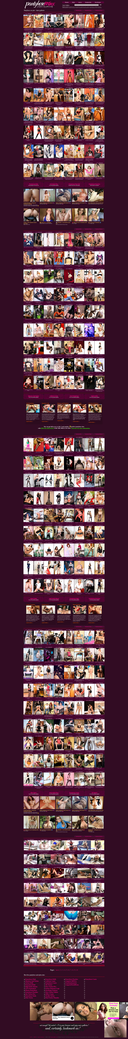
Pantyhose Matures (99, 10)
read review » (29, 421)
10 (77, 970)
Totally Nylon (50, 996)
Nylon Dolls (94, 396)
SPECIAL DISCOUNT (47, 428)
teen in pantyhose (98, 7)
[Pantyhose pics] (39, 8)
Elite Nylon (34, 793)
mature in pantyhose (79, 7)
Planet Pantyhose (31, 990)
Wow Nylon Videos (51, 992)
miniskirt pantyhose (97, 6)
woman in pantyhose (90, 6)
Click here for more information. (80, 428)
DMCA (35, 1037)
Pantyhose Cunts (74, 793)
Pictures (67, 2)
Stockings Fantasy (51, 990)
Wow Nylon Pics (54, 793)
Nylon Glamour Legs (52, 988)
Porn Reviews (98, 2)
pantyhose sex (71, 6)
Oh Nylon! (94, 793)
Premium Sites (88, 2)
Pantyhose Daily (74, 598)
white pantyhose (92, 7)
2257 (31, 1037)
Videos (73, 2)
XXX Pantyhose (74, 396)
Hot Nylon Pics (54, 184)
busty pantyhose (65, 7)
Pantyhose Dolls (50, 979)
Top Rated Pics (78, 10)
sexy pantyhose (77, 6)
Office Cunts (49, 994)
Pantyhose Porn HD (74, 184)
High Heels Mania (54, 598)
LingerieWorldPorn (72, 985)
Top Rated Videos (88, 10)
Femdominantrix (71, 983)
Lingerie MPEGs (71, 981)
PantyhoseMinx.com (54, 1037)
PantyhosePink (30, 985)
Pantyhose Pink (33, 184)
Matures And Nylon (33, 396)
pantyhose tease (83, 6)
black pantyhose (86, 7)
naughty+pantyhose (72, 7)
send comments (41, 1037)
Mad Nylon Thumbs (52, 998)
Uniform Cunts (54, 396)
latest (57, 970)
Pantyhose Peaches (94, 184)
